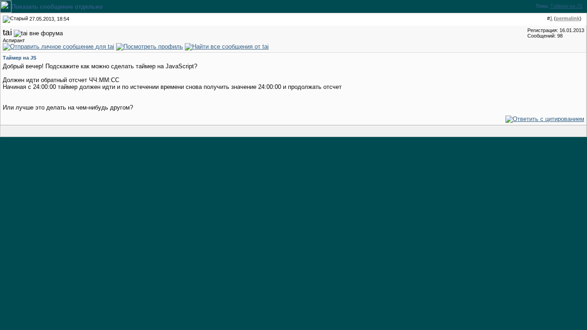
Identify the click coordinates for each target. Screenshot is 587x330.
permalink (568, 18)
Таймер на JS (566, 6)
